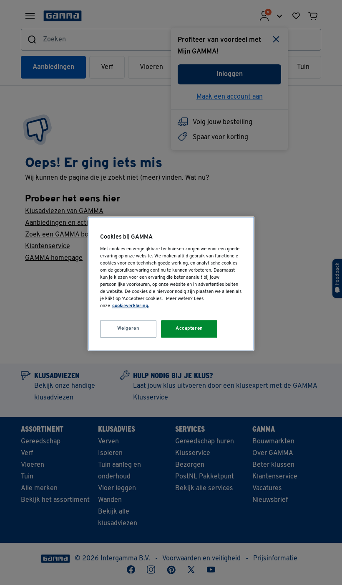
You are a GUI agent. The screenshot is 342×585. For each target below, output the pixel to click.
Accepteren (189, 328)
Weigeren (128, 328)
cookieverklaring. (130, 305)
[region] (171, 283)
